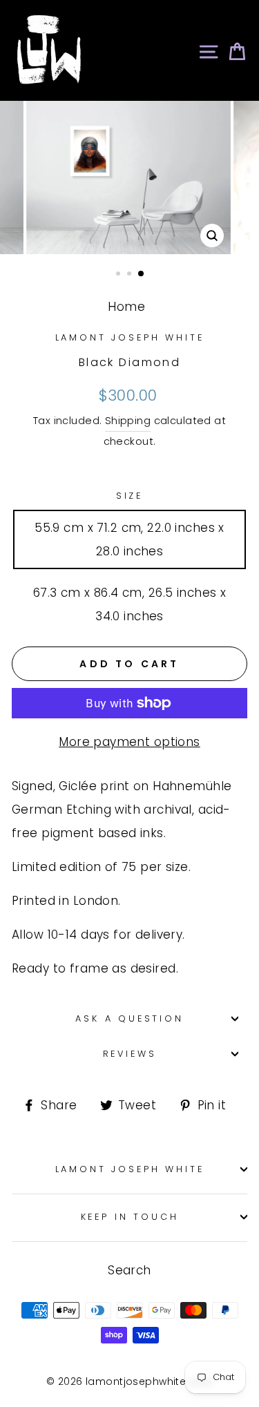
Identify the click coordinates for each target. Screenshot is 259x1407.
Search (129, 1270)
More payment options (129, 742)
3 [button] (141, 274)
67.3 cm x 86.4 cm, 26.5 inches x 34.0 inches (130, 604)
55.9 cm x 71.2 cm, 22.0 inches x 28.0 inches (129, 539)
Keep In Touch (130, 1217)
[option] (129, 177)
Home (126, 306)
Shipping (128, 421)
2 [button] (130, 274)
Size (129, 495)
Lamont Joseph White (129, 337)
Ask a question (129, 1018)
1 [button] (119, 274)
